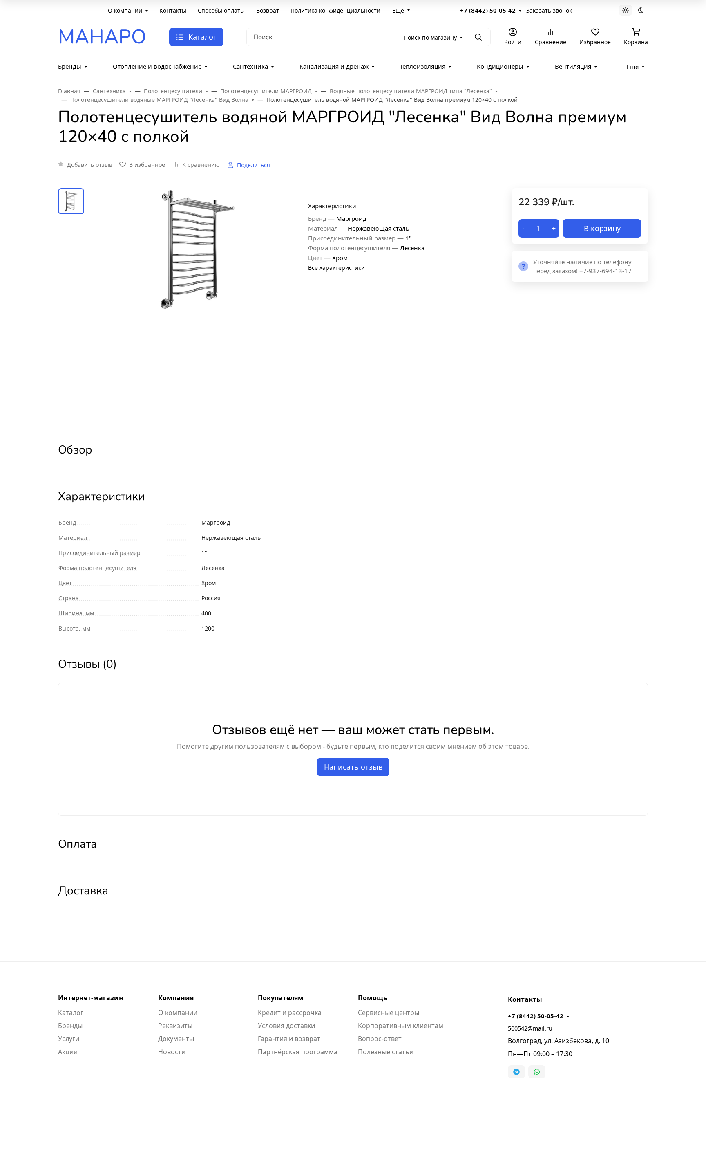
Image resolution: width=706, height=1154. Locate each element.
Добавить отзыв (89, 164)
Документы (176, 1038)
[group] (197, 308)
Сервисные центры (388, 1012)
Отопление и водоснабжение (157, 66)
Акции (68, 1051)
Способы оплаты (221, 10)
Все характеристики (336, 268)
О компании (125, 10)
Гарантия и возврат (289, 1038)
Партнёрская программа (297, 1051)
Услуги (68, 1038)
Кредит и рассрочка (290, 1012)
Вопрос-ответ (380, 1038)
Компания (176, 998)
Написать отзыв (353, 767)
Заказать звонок (549, 10)
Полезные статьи (385, 1051)
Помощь (372, 998)
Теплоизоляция (422, 66)
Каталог (70, 1012)
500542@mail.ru (530, 1028)
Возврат (267, 10)
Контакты (172, 10)
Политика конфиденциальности (335, 10)
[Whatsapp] (536, 1071)
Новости (171, 1051)
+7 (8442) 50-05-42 (488, 10)
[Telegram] (516, 1071)
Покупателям (281, 998)
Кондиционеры (500, 66)
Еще (398, 10)
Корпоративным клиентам (400, 1025)
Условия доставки (286, 1025)
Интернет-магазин (90, 998)
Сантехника (250, 66)
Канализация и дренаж (334, 66)
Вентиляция (573, 66)
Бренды (69, 66)
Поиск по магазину (430, 37)
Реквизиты (175, 1025)
